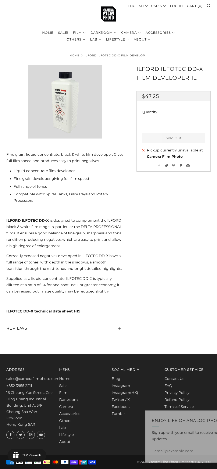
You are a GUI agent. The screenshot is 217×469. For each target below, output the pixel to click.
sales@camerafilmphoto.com (33, 379)
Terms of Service (179, 407)
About (140, 39)
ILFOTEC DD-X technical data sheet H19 (43, 311)
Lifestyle (115, 39)
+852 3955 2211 (19, 386)
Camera (129, 33)
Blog (116, 379)
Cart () (195, 6)
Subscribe (182, 451)
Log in (176, 6)
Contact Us (174, 379)
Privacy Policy (176, 393)
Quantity (149, 112)
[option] (65, 102)
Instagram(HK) (125, 393)
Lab (93, 39)
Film (77, 33)
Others (74, 39)
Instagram (121, 386)
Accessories (158, 33)
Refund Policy (176, 400)
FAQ (168, 386)
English (136, 6)
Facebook (121, 407)
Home (47, 33)
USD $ (156, 6)
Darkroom (101, 33)
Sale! (63, 33)
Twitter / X (121, 400)
